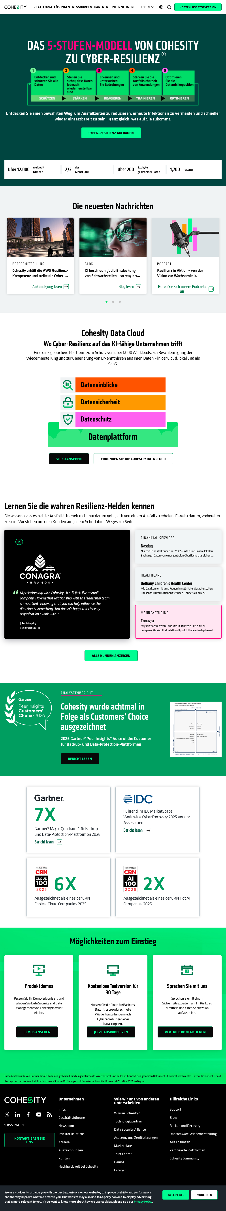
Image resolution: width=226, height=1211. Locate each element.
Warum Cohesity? (127, 1113)
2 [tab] (113, 302)
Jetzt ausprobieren (111, 1032)
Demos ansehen (37, 1032)
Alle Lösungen (180, 1141)
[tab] (178, 547)
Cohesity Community (184, 1158)
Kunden (64, 1158)
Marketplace (123, 1145)
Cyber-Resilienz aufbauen (111, 132)
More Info (204, 1195)
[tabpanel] (113, 100)
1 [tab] (106, 302)
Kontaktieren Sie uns (29, 1140)
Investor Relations (71, 1133)
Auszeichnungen (70, 1150)
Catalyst (120, 1170)
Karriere (64, 1141)
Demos (119, 1161)
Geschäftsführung (71, 1117)
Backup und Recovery (185, 1125)
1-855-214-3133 (15, 1124)
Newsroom (66, 1125)
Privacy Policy (143, 1202)
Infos (62, 1109)
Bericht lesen (80, 758)
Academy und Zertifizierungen (136, 1137)
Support (175, 1109)
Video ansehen (69, 458)
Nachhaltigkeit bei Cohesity (78, 1166)
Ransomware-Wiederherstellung (193, 1133)
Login (145, 7)
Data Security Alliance (130, 1129)
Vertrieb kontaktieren (185, 1032)
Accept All (176, 1195)
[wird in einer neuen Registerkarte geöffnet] (7, 1115)
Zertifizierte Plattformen (187, 1150)
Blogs (173, 1117)
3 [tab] (119, 302)
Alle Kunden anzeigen (111, 655)
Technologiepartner (128, 1121)
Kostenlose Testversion (198, 7)
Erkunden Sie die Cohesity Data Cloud (133, 458)
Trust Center (123, 1153)
